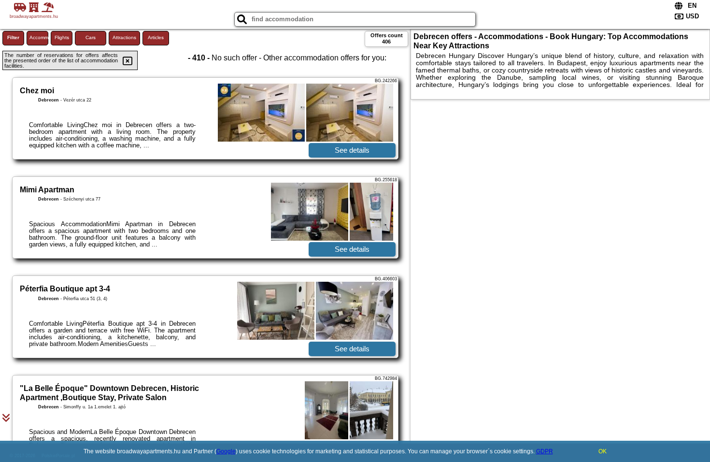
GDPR (544, 451)
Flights (62, 37)
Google (226, 451)
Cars (90, 37)
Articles (156, 37)
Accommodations (38, 37)
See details (352, 150)
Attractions (124, 37)
